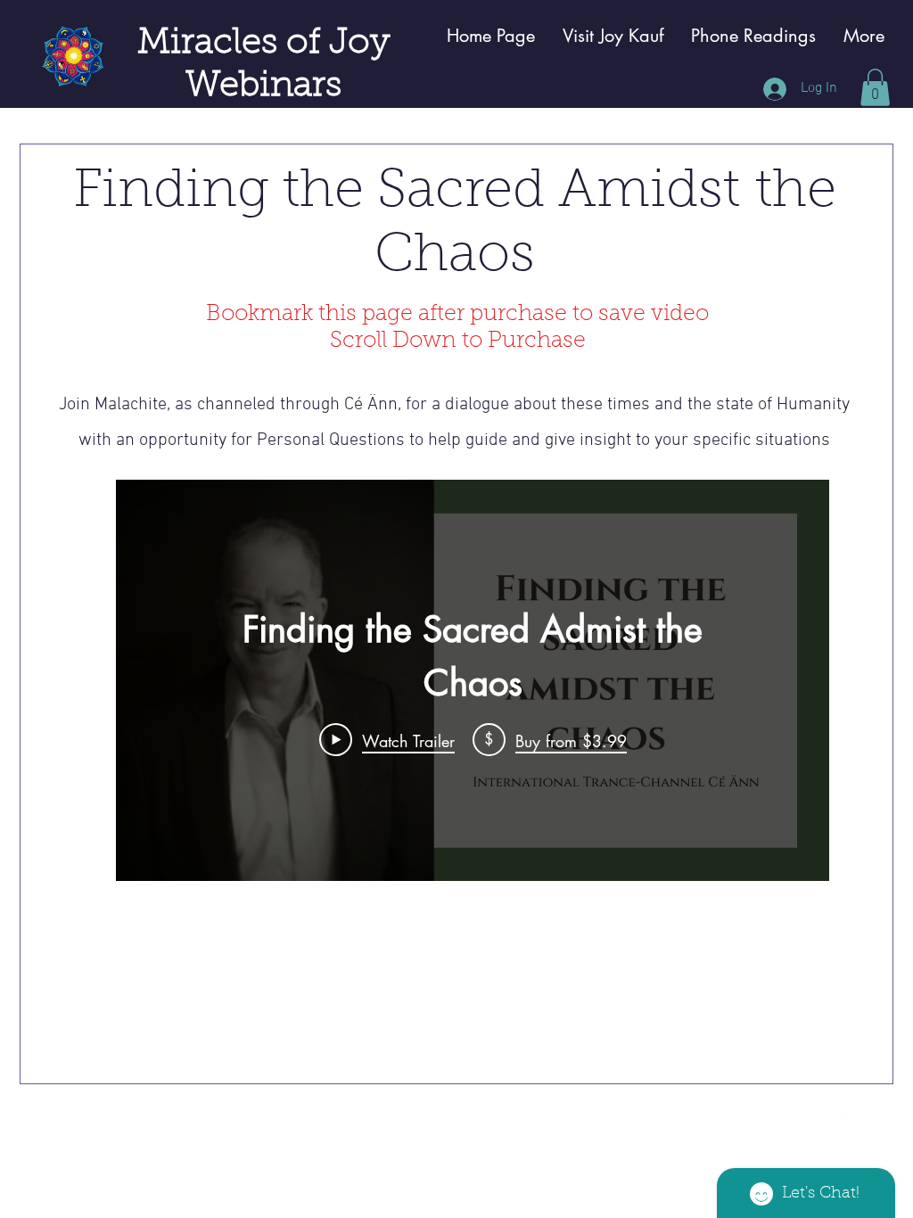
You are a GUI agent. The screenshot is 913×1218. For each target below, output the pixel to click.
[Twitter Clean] (849, 1116)
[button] (875, 87)
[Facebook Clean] (882, 1116)
